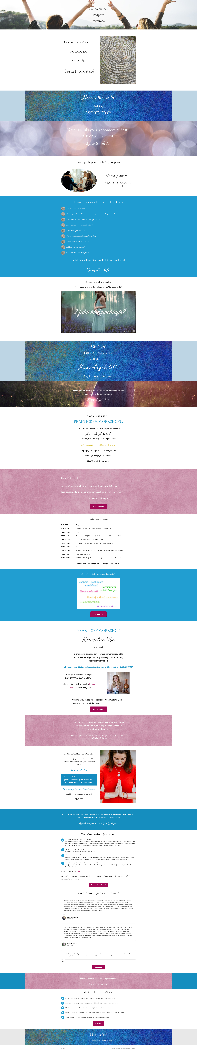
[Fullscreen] (134, 331)
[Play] (63, 331)
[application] (98, 312)
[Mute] (128, 331)
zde (79, 871)
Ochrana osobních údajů (117, 1048)
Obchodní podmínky (130, 1048)
